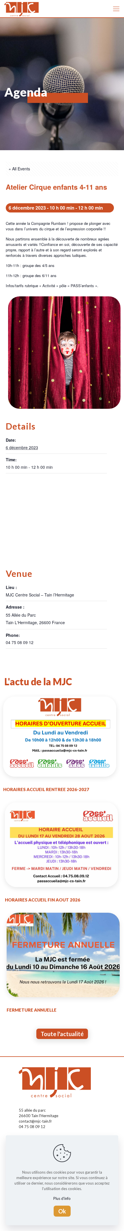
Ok (62, 1211)
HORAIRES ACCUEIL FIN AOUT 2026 (42, 899)
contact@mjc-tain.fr (35, 1121)
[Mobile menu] (116, 9)
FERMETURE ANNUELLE (32, 1009)
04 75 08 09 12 (32, 1126)
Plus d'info (62, 1198)
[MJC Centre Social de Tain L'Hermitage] (21, 8)
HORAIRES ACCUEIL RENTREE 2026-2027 (46, 789)
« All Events (19, 169)
